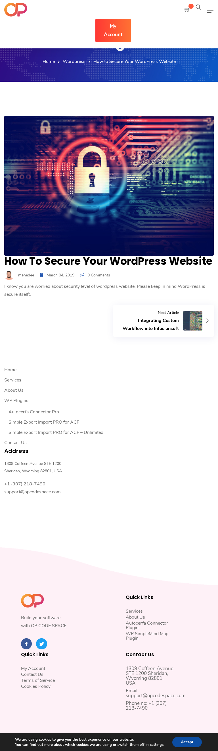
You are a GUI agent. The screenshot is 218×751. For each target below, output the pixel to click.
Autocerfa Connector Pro (34, 412)
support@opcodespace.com (32, 492)
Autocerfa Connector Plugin (147, 625)
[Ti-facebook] (26, 643)
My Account (33, 668)
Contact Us (15, 443)
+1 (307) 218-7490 (24, 484)
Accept (187, 742)
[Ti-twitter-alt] (41, 643)
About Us (14, 390)
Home (49, 61)
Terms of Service (38, 680)
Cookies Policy (36, 686)
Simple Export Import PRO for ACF (44, 422)
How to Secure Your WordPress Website (108, 261)
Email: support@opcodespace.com (155, 693)
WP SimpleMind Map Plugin (147, 636)
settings (157, 744)
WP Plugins (16, 400)
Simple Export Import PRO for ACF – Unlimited (56, 432)
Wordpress (74, 61)
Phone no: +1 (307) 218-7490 (146, 705)
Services (12, 380)
